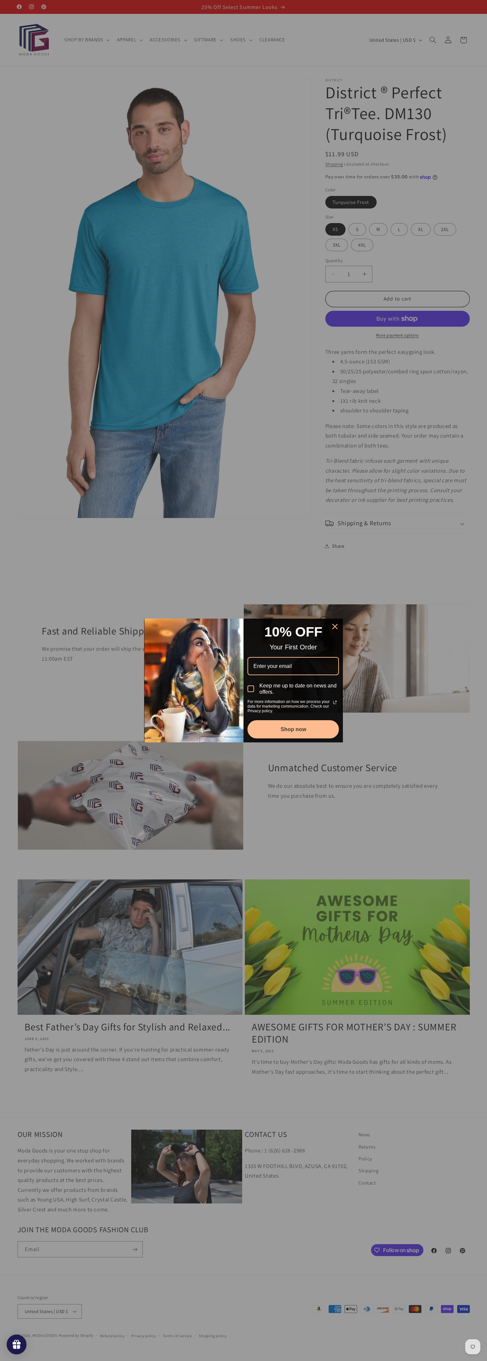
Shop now (293, 729)
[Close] (335, 626)
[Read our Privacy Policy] (335, 702)
